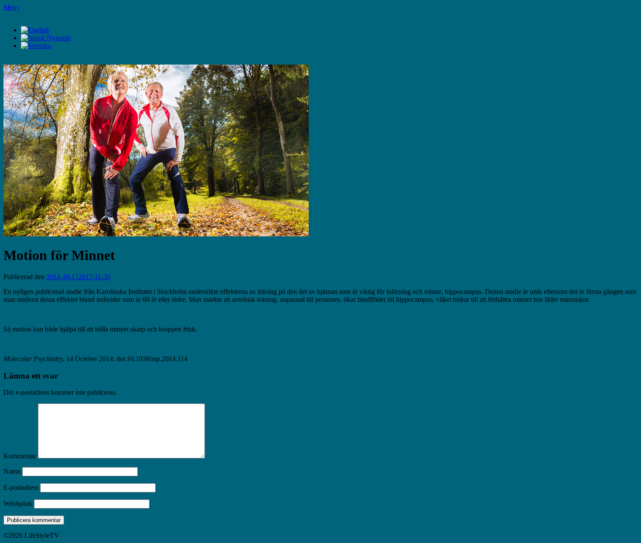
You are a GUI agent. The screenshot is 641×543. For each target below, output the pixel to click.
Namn (11, 471)
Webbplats (17, 503)
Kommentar (19, 456)
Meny (11, 7)
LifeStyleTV (20, 15)
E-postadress (20, 487)
